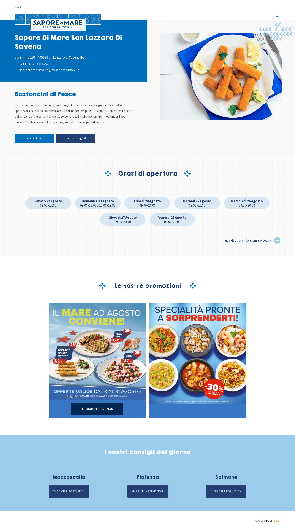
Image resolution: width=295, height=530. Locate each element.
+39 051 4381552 (37, 64)
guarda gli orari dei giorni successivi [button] (248, 240)
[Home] (58, 22)
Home (276, 16)
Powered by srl (267, 520)
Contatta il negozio (75, 138)
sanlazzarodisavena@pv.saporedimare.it (49, 70)
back (18, 7)
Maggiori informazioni (69, 491)
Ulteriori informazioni (97, 409)
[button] (277, 240)
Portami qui (34, 138)
